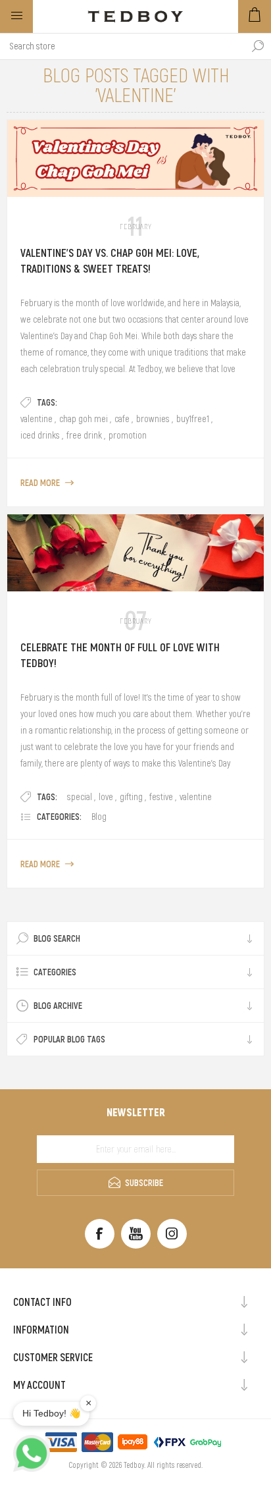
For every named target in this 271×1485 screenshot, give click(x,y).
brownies (153, 419)
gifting (131, 797)
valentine (36, 419)
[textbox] (122, 46)
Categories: (59, 817)
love (106, 797)
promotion (128, 435)
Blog (99, 816)
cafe (122, 419)
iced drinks (40, 435)
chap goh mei (83, 419)
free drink (84, 435)
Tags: (47, 402)
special (79, 797)
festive (161, 797)
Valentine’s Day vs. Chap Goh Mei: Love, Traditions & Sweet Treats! (109, 261)
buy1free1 (192, 419)
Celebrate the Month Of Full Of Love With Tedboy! (120, 655)
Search (258, 46)
